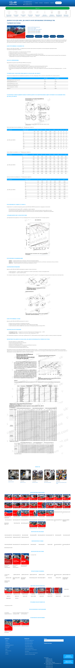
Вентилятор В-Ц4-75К (17, 508)
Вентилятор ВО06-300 (8, 555)
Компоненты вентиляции (66, 15)
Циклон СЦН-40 (11, 481)
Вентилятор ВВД (42, 516)
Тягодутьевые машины (37, 15)
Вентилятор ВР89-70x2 (50, 500)
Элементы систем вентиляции (30, 665)
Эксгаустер (50, 588)
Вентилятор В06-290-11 (58, 556)
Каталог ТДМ (52, 36)
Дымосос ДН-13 (23, 482)
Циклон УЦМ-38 (66, 606)
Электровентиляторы (50, 524)
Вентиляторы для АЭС (25, 532)
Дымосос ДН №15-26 (33, 585)
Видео (6, 659)
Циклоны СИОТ (58, 604)
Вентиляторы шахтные (30, 15)
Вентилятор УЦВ (17, 532)
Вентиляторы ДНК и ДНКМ (16, 589)
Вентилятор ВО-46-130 (25, 555)
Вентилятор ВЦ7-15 (8, 524)
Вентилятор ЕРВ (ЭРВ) (33, 508)
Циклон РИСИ (50, 606)
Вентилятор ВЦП (25, 545)
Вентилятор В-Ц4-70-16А (41, 501)
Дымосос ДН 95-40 (17, 585)
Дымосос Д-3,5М (41, 585)
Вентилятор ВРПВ (33, 545)
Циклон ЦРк (42, 606)
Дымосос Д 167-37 (50, 585)
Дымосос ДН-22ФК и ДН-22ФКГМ (34, 30)
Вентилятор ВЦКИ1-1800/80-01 (66, 525)
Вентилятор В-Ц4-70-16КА (8, 509)
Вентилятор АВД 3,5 (49, 516)
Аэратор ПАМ (50, 555)
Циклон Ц (8, 606)
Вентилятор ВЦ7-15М (17, 524)
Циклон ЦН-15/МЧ (8, 604)
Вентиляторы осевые (23, 15)
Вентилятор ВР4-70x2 (58, 500)
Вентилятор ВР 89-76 (8, 500)
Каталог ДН (46, 36)
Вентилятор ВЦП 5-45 (8, 545)
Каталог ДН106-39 (30, 36)
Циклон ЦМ (50, 604)
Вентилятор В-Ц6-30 (8, 547)
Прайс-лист (37, 8)
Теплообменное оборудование (59, 15)
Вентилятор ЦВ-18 (17, 516)
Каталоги (41, 2)
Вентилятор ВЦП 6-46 (17, 545)
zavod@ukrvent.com (28, 4)
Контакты (52, 2)
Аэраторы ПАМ (35, 482)
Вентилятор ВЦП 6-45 (41, 545)
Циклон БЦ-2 (66, 599)
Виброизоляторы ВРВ (33, 532)
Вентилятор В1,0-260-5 (8, 558)
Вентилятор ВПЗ (58, 540)
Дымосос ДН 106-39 (25, 585)
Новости (6, 662)
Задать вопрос (58, 2)
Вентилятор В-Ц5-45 (58, 508)
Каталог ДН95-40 (39, 36)
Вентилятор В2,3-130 (16, 555)
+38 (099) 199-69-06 (28, 3)
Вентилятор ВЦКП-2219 (6, 533)
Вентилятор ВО (33, 555)
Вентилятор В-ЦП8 (66, 540)
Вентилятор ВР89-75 (33, 500)
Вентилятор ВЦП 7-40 (50, 540)
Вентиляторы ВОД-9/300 (23, 589)
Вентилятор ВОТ (42, 555)
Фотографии (7, 658)
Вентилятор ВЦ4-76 (16, 500)
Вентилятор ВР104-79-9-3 (58, 525)
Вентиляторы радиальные (8, 15)
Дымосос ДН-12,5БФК (32, 28)
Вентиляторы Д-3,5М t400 (58, 586)
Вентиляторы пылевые (16, 15)
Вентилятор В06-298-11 (66, 556)
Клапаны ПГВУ (58, 588)
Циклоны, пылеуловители (29, 658)
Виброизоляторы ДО (41, 532)
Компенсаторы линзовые (7, 592)
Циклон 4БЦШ (33, 606)
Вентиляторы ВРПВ (47, 482)
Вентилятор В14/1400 (58, 516)
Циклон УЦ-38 (58, 606)
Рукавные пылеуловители (52, 15)
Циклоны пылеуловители (45, 15)
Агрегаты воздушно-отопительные (31, 660)
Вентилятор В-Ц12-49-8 (66, 517)
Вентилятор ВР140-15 (25, 524)
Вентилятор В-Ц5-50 (66, 508)
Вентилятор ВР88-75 (25, 500)
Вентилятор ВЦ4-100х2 (66, 501)
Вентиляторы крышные (29, 654)
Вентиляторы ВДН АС (41, 588)
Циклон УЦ (17, 606)
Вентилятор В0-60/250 (33, 524)
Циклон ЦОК (8, 608)
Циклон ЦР (33, 604)
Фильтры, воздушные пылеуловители (31, 663)
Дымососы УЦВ (8, 588)
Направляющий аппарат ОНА (65, 589)
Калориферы (27, 661)
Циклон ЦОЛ (25, 606)
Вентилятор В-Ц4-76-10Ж (24, 509)
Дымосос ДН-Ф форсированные (34, 27)
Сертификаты (46, 2)
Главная (36, 2)
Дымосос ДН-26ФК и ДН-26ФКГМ (34, 32)
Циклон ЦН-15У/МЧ (41, 604)
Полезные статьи (8, 661)
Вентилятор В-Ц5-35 (49, 508)
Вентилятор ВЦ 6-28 (25, 516)
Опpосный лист (60, 36)
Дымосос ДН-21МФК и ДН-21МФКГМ (35, 29)
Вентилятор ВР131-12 (41, 524)
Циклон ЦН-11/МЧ (17, 604)
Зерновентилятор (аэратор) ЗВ (7, 517)
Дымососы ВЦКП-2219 (66, 585)
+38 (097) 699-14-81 (28, 1)
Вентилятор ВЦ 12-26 (33, 516)
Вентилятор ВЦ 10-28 (41, 508)
